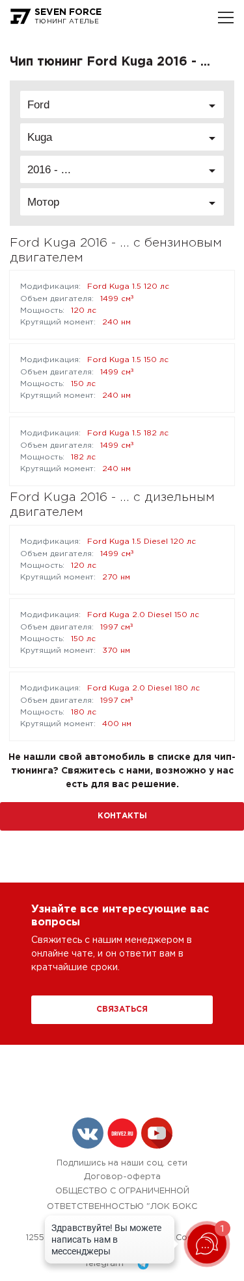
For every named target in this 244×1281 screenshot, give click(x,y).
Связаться (122, 1009)
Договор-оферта (122, 1176)
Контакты (122, 816)
